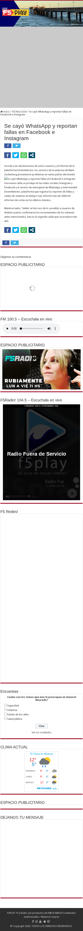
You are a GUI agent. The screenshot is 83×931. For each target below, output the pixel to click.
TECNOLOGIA (19, 111)
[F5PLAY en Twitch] (48, 921)
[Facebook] (33, 921)
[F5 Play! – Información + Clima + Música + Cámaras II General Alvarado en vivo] (41, 14)
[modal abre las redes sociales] (32, 155)
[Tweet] (15, 155)
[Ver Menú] (5, 10)
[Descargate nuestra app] (44, 921)
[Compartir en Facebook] (7, 155)
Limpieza (12, 710)
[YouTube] (40, 921)
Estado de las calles (18, 714)
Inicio (6, 111)
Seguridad (13, 705)
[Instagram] (36, 921)
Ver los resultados (42, 732)
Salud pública (14, 718)
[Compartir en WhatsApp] (23, 155)
